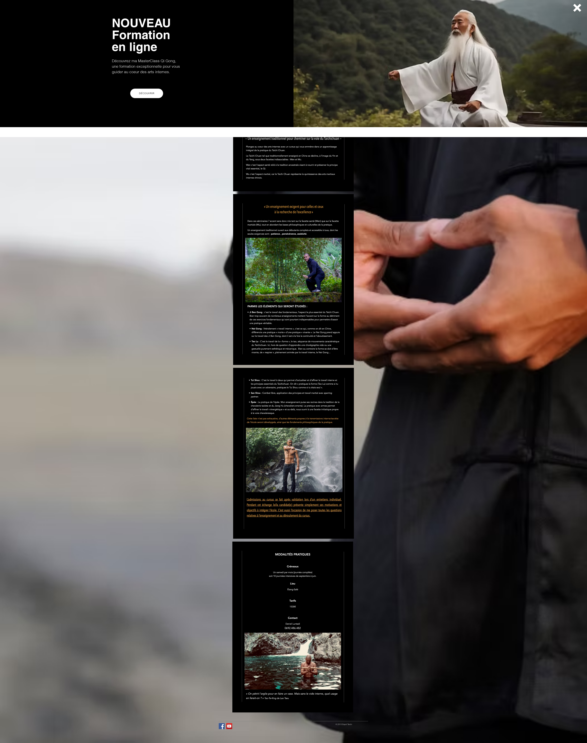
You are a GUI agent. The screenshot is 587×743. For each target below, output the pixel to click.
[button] (577, 8)
